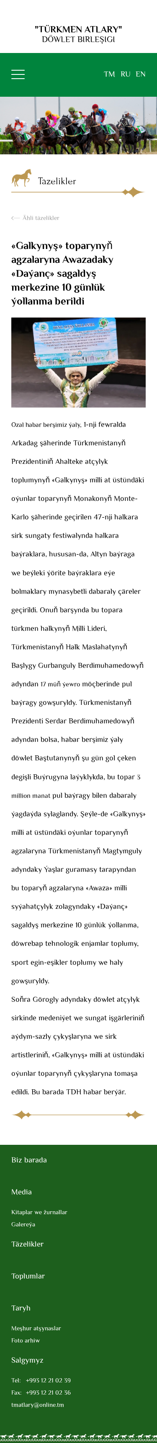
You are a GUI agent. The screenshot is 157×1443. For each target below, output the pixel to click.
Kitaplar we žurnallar (39, 1213)
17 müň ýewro (60, 684)
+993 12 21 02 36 (41, 1393)
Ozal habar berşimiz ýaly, (46, 425)
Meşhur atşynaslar (36, 1329)
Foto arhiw (25, 1341)
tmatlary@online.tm (37, 1405)
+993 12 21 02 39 (41, 1381)
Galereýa (23, 1225)
